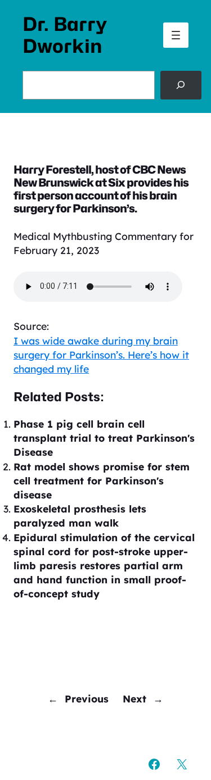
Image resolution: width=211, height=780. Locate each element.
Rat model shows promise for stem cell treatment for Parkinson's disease (102, 480)
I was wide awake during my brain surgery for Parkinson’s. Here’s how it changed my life (101, 354)
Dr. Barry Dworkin (65, 35)
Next (134, 698)
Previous (87, 698)
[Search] (180, 85)
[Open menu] (175, 35)
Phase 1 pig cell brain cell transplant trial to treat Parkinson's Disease (104, 438)
